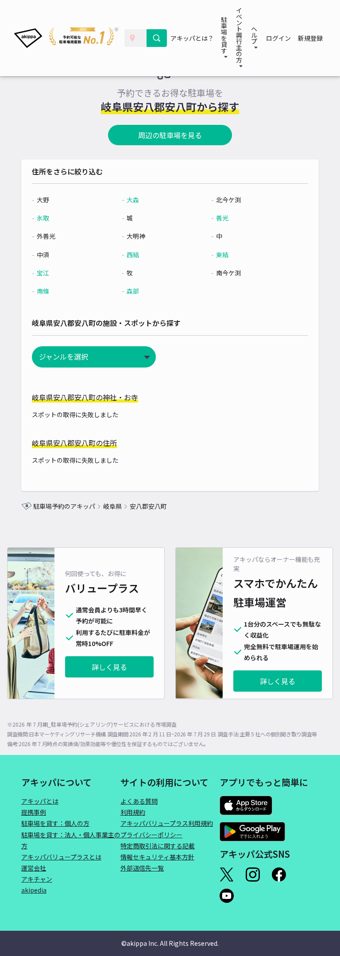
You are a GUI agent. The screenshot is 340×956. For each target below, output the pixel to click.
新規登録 (310, 38)
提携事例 (33, 812)
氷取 (43, 217)
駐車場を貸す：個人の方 (55, 823)
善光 (222, 217)
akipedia (33, 890)
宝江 (43, 272)
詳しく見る (109, 667)
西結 (133, 254)
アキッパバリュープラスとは (61, 856)
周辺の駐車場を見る (170, 135)
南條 (43, 290)
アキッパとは (39, 801)
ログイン (278, 38)
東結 (222, 254)
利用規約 (132, 812)
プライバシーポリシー (151, 834)
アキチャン (36, 879)
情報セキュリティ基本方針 (157, 856)
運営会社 (33, 867)
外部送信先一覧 (142, 867)
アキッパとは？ (192, 38)
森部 (133, 290)
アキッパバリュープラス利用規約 (166, 823)
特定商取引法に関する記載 (157, 845)
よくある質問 (139, 801)
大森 (133, 199)
